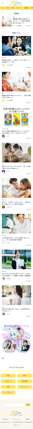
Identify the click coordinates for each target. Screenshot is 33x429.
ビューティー (25, 387)
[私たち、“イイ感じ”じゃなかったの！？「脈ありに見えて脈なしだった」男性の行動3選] (16, 196)
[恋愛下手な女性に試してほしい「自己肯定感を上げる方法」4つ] (16, 304)
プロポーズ (18, 8)
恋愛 (12, 8)
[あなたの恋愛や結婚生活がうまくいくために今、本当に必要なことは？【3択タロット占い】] (16, 125)
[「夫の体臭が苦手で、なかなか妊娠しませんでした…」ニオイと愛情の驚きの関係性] (16, 232)
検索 (28, 405)
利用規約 (27, 419)
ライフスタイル (8, 392)
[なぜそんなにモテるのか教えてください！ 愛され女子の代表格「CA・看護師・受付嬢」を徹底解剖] (16, 268)
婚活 (8, 8)
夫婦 (8, 387)
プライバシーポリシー (16, 419)
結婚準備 (26, 8)
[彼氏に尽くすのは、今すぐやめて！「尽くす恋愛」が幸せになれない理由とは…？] (16, 161)
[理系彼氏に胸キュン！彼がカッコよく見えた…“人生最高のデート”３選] (16, 54)
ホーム (2, 8)
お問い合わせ (5, 419)
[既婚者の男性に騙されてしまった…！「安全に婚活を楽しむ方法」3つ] (16, 90)
